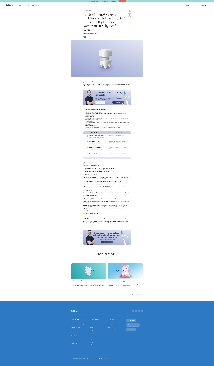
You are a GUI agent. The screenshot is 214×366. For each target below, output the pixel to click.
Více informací (122, 1)
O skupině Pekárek (111, 330)
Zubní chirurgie (74, 335)
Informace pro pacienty (94, 319)
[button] (192, 5)
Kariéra (187, 5)
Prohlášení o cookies (107, 358)
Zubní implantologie (75, 330)
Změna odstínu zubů (75, 338)
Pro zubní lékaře (111, 322)
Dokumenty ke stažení (112, 324)
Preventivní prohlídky (75, 319)
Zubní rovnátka (74, 340)
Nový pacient (92, 332)
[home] (9, 5)
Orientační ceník (111, 319)
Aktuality (91, 330)
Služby (28, 5)
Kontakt (37, 5)
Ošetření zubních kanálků (76, 327)
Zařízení (91, 327)
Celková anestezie (75, 343)
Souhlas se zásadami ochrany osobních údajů (94, 358)
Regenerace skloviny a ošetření (77, 324)
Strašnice (91, 339)
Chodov (91, 344)
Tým (24, 5)
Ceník (33, 5)
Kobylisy (91, 342)
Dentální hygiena (74, 322)
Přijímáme (19, 5)
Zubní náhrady (74, 332)
